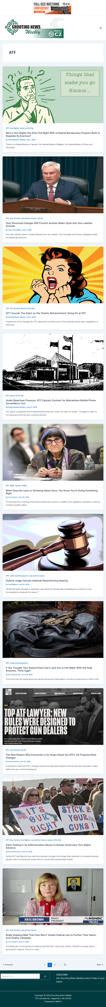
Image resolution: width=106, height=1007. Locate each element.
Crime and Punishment (19, 576)
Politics (24, 486)
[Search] (45, 976)
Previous (8, 965)
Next (100, 965)
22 (65, 965)
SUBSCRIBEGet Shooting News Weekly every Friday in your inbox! (80, 978)
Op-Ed (40, 218)
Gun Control (15, 218)
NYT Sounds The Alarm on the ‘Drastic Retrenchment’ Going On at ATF (46, 313)
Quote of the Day (26, 128)
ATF (7, 128)
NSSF (12, 486)
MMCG (58, 1001)
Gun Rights (14, 128)
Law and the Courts (28, 218)
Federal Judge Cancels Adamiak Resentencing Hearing (37, 580)
